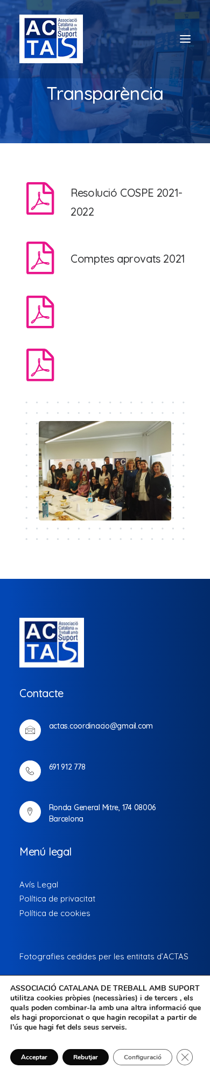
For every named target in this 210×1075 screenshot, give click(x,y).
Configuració (143, 1057)
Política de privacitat (57, 898)
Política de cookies (54, 913)
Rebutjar (85, 1057)
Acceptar (34, 1057)
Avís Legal (38, 884)
